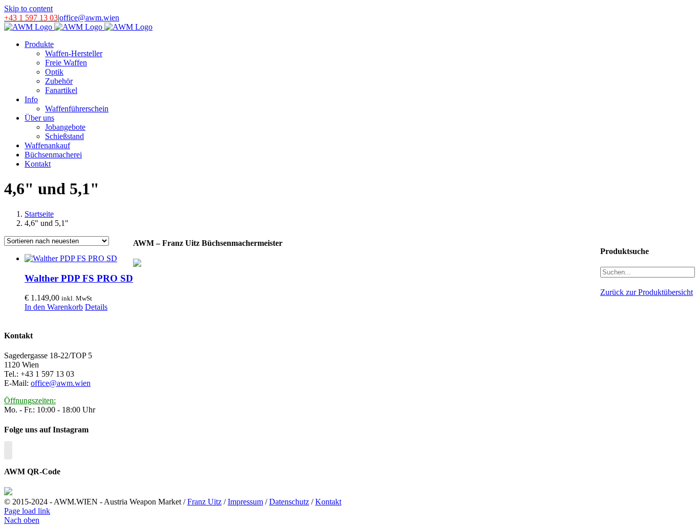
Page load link (27, 511)
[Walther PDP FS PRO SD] (79, 258)
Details (96, 307)
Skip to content (28, 8)
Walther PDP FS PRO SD (79, 278)
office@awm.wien (89, 17)
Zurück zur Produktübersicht (646, 292)
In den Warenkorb (54, 307)
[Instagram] (8, 450)
